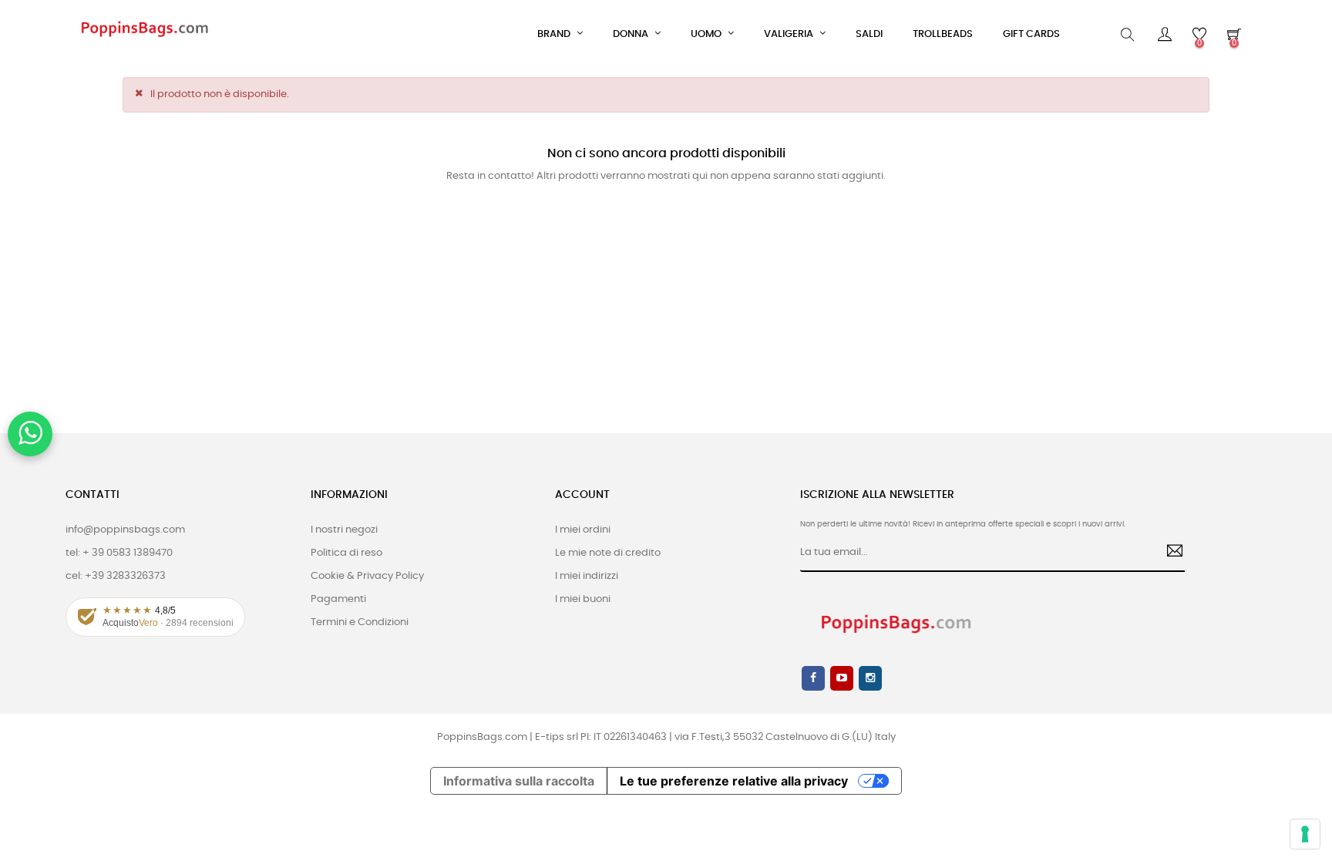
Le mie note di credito (608, 553)
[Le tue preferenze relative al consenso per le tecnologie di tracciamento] (1305, 834)
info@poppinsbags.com (125, 530)
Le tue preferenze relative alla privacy (734, 781)
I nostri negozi (344, 530)
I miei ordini (582, 530)
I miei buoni (582, 599)
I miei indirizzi (586, 576)
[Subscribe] (1169, 552)
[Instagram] (870, 678)
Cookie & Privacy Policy (367, 576)
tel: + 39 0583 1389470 (119, 553)
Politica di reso (346, 553)
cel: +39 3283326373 (116, 576)
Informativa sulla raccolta (518, 781)
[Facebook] (813, 678)
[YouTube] (841, 678)
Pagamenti (338, 599)
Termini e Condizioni (360, 622)
